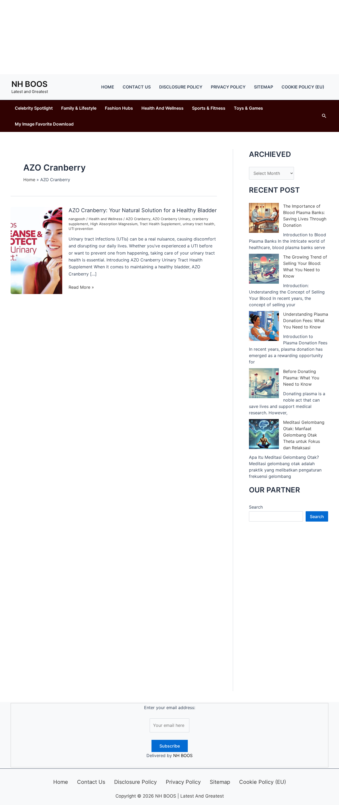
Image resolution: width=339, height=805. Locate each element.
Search (256, 507)
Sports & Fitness (208, 108)
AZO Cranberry (138, 219)
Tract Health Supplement (160, 224)
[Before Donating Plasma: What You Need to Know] (264, 383)
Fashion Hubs (119, 108)
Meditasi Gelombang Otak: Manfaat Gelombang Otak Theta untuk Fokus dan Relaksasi (303, 435)
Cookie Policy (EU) (303, 87)
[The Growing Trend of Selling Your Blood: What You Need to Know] (264, 269)
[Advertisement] (169, 37)
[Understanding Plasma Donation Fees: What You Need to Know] (264, 326)
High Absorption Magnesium (113, 224)
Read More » (81, 287)
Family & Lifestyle (78, 108)
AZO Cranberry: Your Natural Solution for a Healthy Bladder (143, 210)
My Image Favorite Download (44, 124)
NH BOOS (29, 84)
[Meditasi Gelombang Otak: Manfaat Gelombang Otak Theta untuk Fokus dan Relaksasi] (264, 434)
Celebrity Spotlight (34, 108)
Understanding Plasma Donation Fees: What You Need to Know (305, 321)
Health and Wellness (162, 108)
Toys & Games (248, 108)
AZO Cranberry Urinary (171, 219)
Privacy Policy (228, 87)
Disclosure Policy (180, 87)
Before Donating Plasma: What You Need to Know (301, 378)
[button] (324, 116)
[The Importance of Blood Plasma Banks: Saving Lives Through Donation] (264, 218)
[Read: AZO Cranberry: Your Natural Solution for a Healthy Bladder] (36, 250)
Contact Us (137, 87)
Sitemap (263, 87)
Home (107, 87)
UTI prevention (81, 228)
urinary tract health (198, 224)
